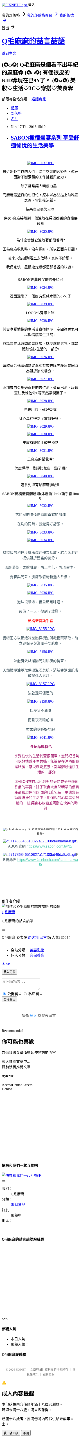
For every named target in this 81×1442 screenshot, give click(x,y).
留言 (43, 937)
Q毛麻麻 (8, 912)
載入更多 (9, 972)
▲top (6, 963)
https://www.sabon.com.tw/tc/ (49, 846)
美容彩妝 (37, 950)
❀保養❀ (37, 955)
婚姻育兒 (39, 99)
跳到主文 (9, 53)
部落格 (16, 113)
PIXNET (21, 1369)
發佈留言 (9, 999)
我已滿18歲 (11, 1433)
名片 (14, 119)
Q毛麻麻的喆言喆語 (33, 41)
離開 (26, 1433)
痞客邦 (33, 937)
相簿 (14, 108)
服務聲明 (48, 1374)
